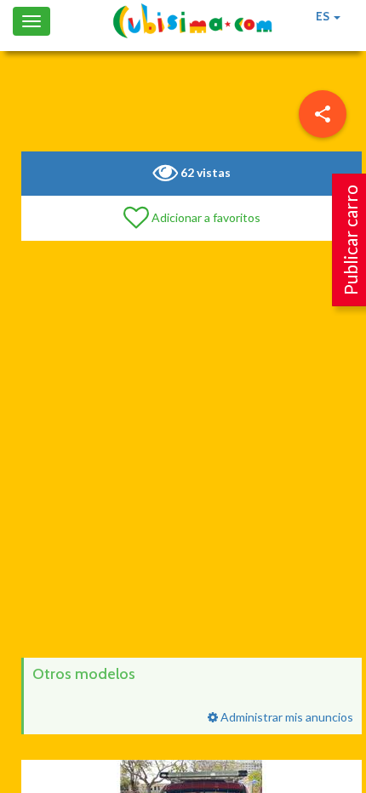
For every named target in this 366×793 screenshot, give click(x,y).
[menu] (322, 114)
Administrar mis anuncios (285, 717)
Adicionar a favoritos (204, 217)
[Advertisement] (183, 449)
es (324, 16)
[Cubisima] (192, 21)
